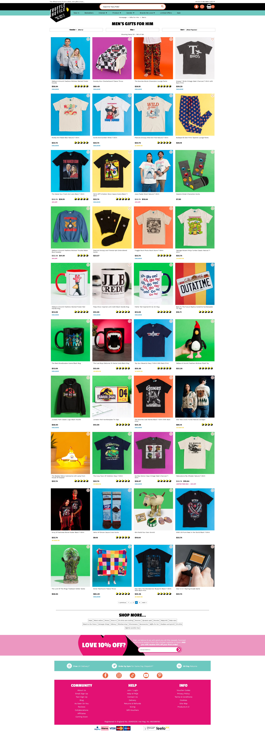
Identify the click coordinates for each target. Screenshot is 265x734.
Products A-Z (183, 707)
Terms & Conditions (183, 697)
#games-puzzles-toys (132, 628)
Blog (82, 700)
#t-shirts (179, 624)
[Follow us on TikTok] (132, 675)
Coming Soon (82, 717)
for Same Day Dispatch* (135, 666)
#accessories (144, 624)
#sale (90, 620)
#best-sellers (98, 620)
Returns (190, 666)
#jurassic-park (147, 620)
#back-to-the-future (89, 624)
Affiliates (82, 713)
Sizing (132, 707)
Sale (178, 13)
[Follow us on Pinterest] (159, 675)
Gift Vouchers (132, 710)
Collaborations (81, 710)
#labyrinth (164, 620)
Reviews (81, 707)
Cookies (183, 700)
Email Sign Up (81, 694)
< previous (122, 602)
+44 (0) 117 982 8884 (202, 1)
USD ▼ (212, 1)
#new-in (114, 620)
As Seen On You (82, 703)
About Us (81, 690)
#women (138, 620)
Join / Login (132, 690)
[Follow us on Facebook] (105, 675)
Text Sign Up (81, 697)
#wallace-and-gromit (167, 624)
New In (76, 13)
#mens (107, 620)
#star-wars (172, 620)
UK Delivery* (81, 666)
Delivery (132, 700)
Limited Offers (166, 13)
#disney (113, 624)
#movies (156, 620)
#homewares (133, 624)
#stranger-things (103, 624)
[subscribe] (178, 649)
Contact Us (132, 697)
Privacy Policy (183, 694)
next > (144, 602)
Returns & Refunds (132, 703)
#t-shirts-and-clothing (125, 620)
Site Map (183, 703)
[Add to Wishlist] (88, 39)
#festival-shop (122, 624)
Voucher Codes (183, 690)
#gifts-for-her (154, 624)
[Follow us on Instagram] (119, 675)
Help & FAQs (132, 694)
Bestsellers (89, 13)
